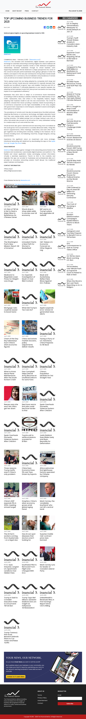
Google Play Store (16, 143)
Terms (40, 695)
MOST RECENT (17, 11)
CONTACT (35, 11)
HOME (7, 11)
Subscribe (70, 704)
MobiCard (7, 62)
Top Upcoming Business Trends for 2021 (28, 184)
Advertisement (42, 700)
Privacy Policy (42, 698)
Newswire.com (35, 60)
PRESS (27, 11)
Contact (40, 703)
